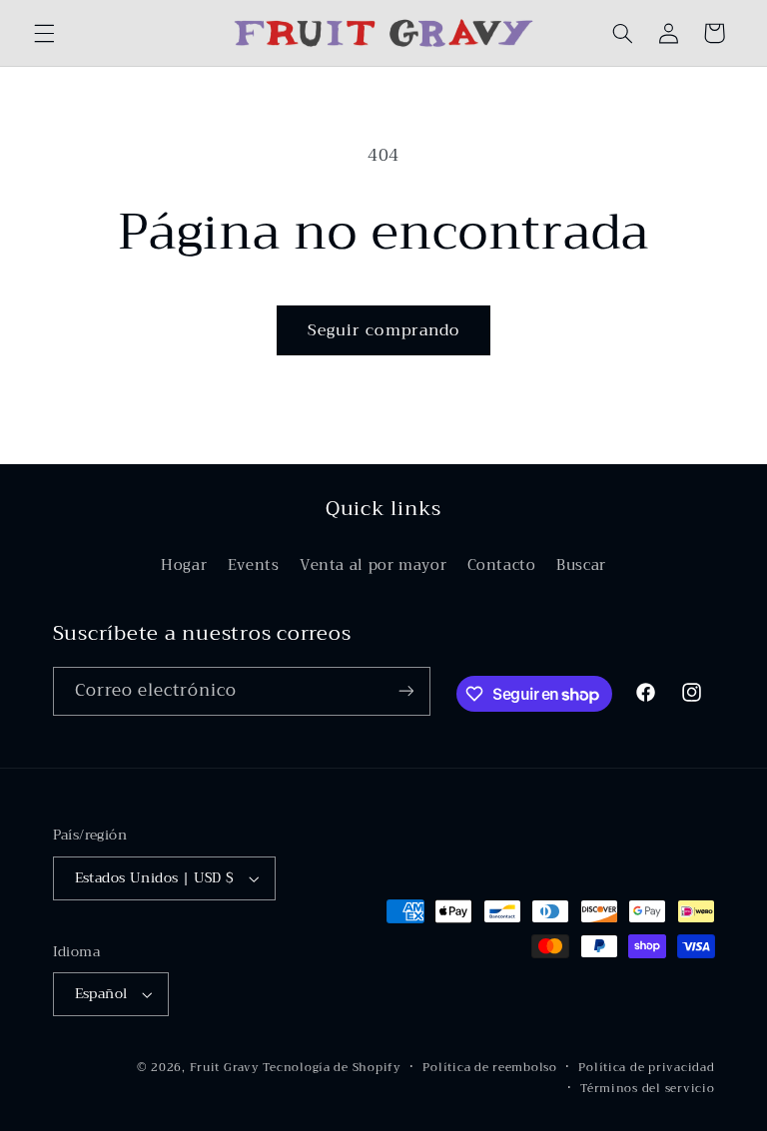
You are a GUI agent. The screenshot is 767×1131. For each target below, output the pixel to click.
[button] (44, 33)
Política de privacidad (646, 1067)
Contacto (501, 565)
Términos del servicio (647, 1088)
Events (254, 565)
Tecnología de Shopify (331, 1067)
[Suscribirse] (405, 691)
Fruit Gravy (225, 1067)
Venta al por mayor (373, 565)
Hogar (184, 565)
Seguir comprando (383, 329)
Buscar (581, 565)
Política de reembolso (489, 1067)
